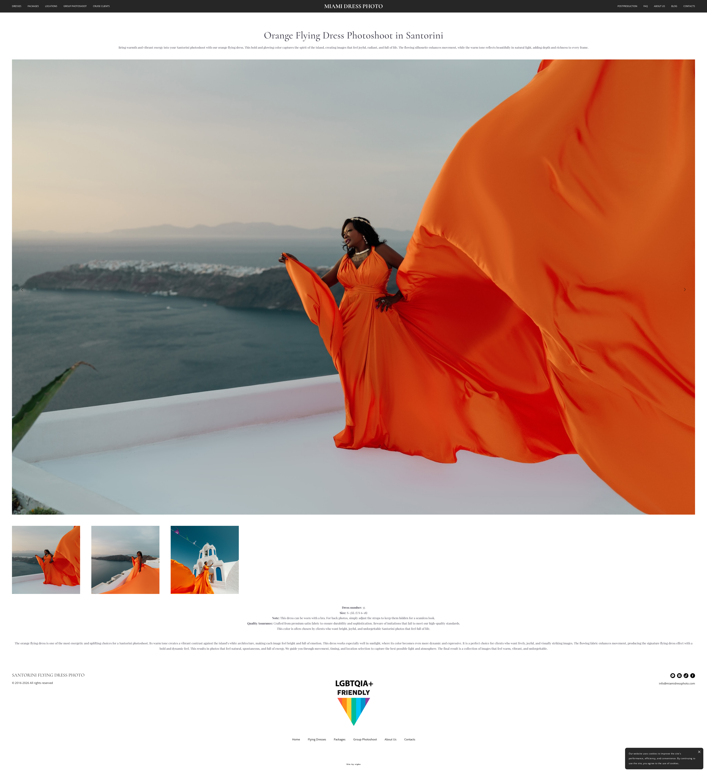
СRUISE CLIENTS (101, 6)
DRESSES (16, 6)
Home (296, 739)
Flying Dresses (317, 739)
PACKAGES (33, 6)
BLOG (674, 6)
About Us (390, 739)
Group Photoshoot (365, 739)
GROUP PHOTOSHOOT (75, 6)
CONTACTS (689, 6)
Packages (339, 739)
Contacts (409, 739)
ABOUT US (659, 6)
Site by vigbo (354, 764)
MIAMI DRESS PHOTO (353, 6)
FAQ (645, 6)
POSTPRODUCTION (627, 6)
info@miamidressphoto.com (677, 683)
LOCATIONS (51, 6)
